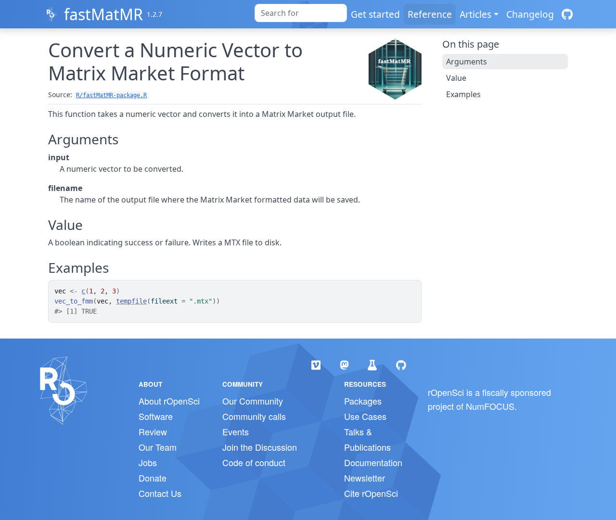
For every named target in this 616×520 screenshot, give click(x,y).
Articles (475, 14)
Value (456, 78)
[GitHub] (567, 14)
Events (235, 431)
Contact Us (160, 493)
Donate (153, 477)
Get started (375, 14)
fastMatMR (103, 14)
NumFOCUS (490, 406)
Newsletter (364, 477)
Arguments (466, 61)
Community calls (254, 416)
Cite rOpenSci (371, 493)
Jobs (148, 462)
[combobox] (301, 13)
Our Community (252, 400)
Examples (463, 94)
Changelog (530, 14)
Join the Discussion (259, 447)
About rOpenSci (169, 400)
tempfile (131, 301)
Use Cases (365, 416)
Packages (363, 400)
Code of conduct (253, 462)
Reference (430, 14)
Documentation (373, 462)
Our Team (158, 447)
